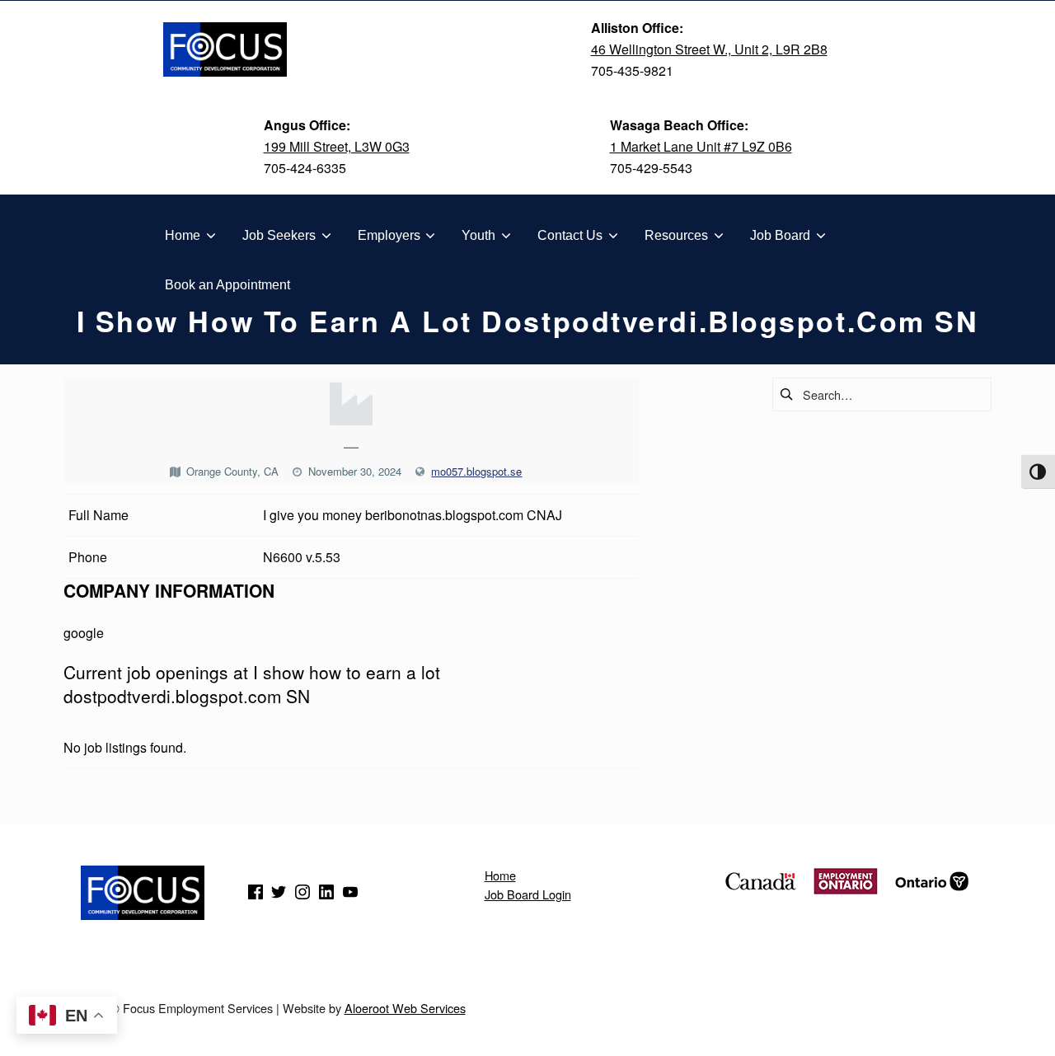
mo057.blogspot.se (476, 471)
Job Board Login (528, 894)
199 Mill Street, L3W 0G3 (337, 146)
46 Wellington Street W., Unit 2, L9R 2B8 (709, 49)
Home (500, 875)
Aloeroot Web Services (405, 1007)
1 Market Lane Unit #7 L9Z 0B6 (701, 146)
